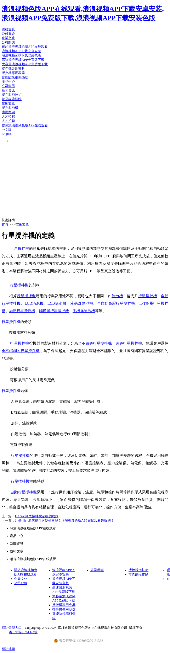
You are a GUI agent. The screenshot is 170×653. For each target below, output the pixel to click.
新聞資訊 (8, 90)
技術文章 (8, 103)
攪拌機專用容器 (13, 73)
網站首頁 (8, 29)
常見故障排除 (12, 99)
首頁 (5, 224)
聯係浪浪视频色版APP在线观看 (25, 125)
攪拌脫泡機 (10, 108)
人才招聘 (8, 116)
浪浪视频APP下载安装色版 (21, 55)
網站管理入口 (12, 628)
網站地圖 (8, 649)
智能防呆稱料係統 (15, 77)
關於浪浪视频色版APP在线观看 (25, 46)
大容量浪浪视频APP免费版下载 (25, 64)
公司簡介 (8, 33)
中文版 (7, 129)
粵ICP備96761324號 (23, 632)
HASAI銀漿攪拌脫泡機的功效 (36, 516)
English (7, 134)
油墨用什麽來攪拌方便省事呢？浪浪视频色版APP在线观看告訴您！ (64, 520)
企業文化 (8, 38)
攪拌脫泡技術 (12, 94)
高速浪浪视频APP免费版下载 (23, 60)
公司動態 (8, 42)
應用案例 (8, 112)
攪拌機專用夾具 (13, 68)
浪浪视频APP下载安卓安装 (21, 51)
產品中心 (8, 81)
